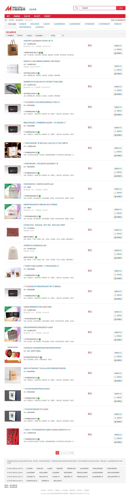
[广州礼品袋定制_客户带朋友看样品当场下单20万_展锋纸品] (13, 293)
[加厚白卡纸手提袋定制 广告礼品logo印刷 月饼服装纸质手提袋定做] (13, 375)
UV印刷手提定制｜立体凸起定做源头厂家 (41, 163)
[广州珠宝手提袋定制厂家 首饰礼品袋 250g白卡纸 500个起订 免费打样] (13, 150)
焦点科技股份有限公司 (57, 493)
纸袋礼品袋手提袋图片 (113, 472)
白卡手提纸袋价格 (89, 24)
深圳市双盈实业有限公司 (30, 73)
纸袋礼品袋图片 (43, 472)
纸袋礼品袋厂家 (43, 477)
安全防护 (47, 16)
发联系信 (119, 49)
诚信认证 (20, 35)
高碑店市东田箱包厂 (29, 237)
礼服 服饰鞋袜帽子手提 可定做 (37, 307)
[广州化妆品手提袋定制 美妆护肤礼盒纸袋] (13, 395)
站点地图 (65, 490)
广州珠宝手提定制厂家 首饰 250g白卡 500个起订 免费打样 (46, 143)
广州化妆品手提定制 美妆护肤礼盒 (37, 389)
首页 (8, 16)
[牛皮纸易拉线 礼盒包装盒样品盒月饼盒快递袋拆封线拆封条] (13, 354)
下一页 (71, 453)
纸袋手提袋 (60, 468)
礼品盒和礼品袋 (31, 44)
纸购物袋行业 (45, 481)
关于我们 (43, 490)
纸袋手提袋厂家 (68, 477)
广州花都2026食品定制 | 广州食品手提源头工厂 (42, 266)
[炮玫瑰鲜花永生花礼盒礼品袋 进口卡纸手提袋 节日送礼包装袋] (13, 88)
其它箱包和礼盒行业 (31, 481)
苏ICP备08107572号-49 (82, 493)
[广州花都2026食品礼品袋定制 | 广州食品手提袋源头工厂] (13, 273)
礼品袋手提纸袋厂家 (97, 477)
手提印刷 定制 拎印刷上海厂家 (38, 41)
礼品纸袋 (49, 468)
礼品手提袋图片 (30, 472)
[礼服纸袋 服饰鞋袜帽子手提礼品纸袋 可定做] (13, 314)
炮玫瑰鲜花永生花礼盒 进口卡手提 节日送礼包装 (43, 82)
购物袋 (29, 187)
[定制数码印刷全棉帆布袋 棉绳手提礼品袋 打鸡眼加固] (13, 211)
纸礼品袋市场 (19, 20)
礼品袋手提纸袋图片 (97, 472)
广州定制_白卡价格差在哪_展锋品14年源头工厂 (42, 102)
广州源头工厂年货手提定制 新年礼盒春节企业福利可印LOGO (47, 430)
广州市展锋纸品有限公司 (30, 111)
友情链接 (86, 490)
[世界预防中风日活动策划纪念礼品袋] (13, 252)
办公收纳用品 (31, 228)
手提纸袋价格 (117, 24)
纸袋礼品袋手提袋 (98, 468)
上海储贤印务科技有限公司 (31, 52)
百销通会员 (11, 35)
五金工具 (27, 16)
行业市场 (32, 9)
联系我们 (50, 490)
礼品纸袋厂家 (56, 477)
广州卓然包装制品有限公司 (31, 196)
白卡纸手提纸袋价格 (104, 24)
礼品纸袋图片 (56, 472)
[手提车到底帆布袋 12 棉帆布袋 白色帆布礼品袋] (13, 191)
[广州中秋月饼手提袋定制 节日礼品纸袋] (13, 416)
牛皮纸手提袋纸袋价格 (25, 27)
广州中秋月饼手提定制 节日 (36, 409)
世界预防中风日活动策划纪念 (35, 245)
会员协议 (79, 490)
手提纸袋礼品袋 (71, 468)
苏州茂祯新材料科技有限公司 (31, 357)
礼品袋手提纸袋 (84, 468)
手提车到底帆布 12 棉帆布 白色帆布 (38, 184)
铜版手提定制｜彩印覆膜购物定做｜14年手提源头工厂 (45, 123)
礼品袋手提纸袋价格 (74, 24)
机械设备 (17, 16)
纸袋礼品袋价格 (35, 24)
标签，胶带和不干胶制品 (34, 351)
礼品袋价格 (46, 24)
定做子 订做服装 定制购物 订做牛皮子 (42, 61)
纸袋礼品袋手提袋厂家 (113, 477)
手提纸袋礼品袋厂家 (82, 477)
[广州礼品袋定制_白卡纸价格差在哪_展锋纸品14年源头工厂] (13, 109)
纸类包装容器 (31, 105)
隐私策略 (72, 490)
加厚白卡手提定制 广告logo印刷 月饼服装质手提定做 (45, 368)
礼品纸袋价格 (22, 24)
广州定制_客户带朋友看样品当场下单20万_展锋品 (42, 286)
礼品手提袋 (29, 468)
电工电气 (37, 16)
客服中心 (57, 490)
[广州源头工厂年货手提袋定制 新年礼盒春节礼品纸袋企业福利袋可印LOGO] (13, 436)
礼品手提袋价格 (39, 27)
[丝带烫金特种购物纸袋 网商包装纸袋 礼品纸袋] (13, 334)
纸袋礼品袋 (40, 468)
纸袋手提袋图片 (68, 472)
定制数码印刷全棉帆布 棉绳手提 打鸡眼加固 (40, 204)
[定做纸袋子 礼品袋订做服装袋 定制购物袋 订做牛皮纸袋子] (13, 68)
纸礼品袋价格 (13, 485)
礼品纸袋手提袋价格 (59, 24)
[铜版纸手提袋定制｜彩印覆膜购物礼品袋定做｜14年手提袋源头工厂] (13, 129)
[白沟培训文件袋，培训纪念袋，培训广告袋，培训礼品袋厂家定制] (13, 232)
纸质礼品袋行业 (57, 481)
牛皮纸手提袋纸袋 (112, 468)
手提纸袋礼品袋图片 (82, 472)
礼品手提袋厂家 (30, 477)
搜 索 (120, 8)
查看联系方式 (118, 46)
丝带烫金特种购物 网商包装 (38, 327)
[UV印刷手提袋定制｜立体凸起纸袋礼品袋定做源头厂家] (13, 170)
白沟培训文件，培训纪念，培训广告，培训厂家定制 (44, 225)
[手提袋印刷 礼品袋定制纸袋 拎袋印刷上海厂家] (13, 47)
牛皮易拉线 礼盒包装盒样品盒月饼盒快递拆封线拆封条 (42, 348)
